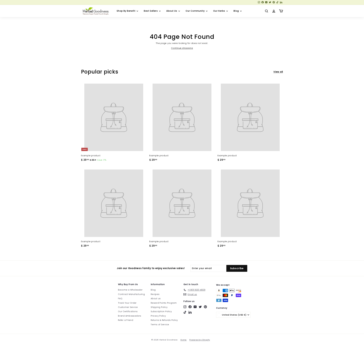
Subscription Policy (161, 311)
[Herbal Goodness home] (95, 11)
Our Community (195, 11)
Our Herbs (219, 11)
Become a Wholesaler (130, 289)
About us (156, 298)
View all (278, 71)
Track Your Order (127, 302)
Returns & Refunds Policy (164, 320)
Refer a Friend (125, 320)
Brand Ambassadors (129, 315)
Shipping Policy (159, 307)
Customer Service (128, 307)
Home (183, 339)
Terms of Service (160, 324)
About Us (172, 11)
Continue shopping (182, 48)
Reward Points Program (164, 302)
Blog (236, 11)
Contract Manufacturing (131, 294)
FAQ (120, 298)
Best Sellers (151, 11)
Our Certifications (128, 311)
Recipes (155, 294)
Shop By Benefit (126, 11)
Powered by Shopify (199, 339)
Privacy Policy (158, 315)
